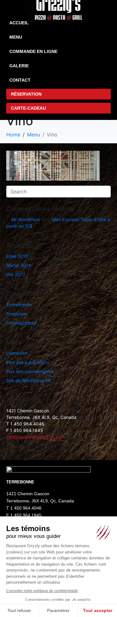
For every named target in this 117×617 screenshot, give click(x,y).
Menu (15, 37)
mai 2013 (15, 274)
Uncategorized (21, 322)
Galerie (19, 65)
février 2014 (18, 265)
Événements (18, 304)
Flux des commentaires (29, 371)
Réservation (26, 94)
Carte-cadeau (28, 108)
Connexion (17, 353)
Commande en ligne (33, 51)
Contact (20, 80)
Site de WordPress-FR (28, 380)
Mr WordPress (26, 219)
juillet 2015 (17, 256)
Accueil (19, 22)
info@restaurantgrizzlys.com (35, 436)
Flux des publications (27, 362)
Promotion (16, 313)
